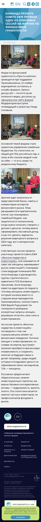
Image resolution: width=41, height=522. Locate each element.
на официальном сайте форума (18, 98)
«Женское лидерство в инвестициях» (13, 259)
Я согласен (20, 517)
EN (17, 4)
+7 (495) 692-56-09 (14, 483)
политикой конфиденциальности (25, 513)
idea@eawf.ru (18, 481)
